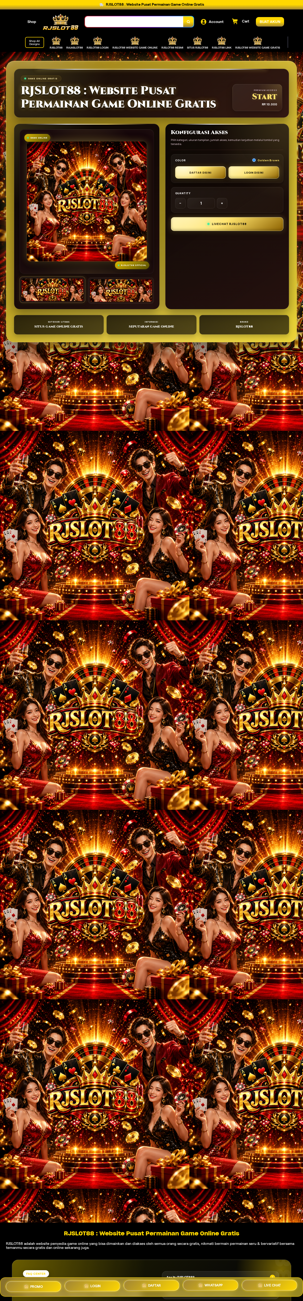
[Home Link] (60, 21)
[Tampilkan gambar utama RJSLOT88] (52, 290)
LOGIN (95, 1286)
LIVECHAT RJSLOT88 (229, 224)
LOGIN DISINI (253, 172)
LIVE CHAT (272, 1287)
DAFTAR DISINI (200, 172)
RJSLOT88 (14, 1244)
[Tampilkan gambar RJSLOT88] (121, 290)
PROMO (36, 1286)
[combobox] (134, 21)
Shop (31, 22)
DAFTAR (154, 1287)
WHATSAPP (214, 1287)
